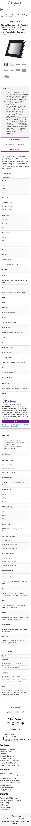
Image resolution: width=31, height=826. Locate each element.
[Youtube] (13, 723)
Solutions (4, 769)
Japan (18, 406)
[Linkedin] (8, 723)
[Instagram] (22, 723)
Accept (16, 421)
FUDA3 (6, 16)
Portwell (3, 15)
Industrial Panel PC (17, 15)
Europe (24, 406)
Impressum (25, 424)
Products (8, 15)
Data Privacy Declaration (15, 425)
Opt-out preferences (5, 425)
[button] (28, 401)
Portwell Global (18, 6)
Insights (4, 793)
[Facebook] (18, 723)
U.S (14, 406)
